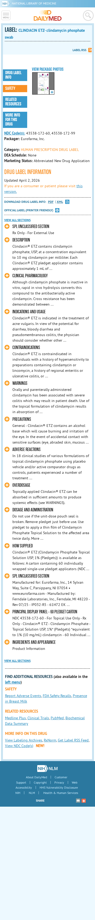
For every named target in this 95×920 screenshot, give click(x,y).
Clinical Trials (38, 718)
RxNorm (50, 740)
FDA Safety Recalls (57, 695)
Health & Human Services (60, 793)
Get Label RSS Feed (73, 740)
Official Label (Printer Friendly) (28, 210)
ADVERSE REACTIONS (26, 449)
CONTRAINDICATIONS (26, 347)
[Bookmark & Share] (84, 800)
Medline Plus (15, 718)
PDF (51, 201)
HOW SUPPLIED (22, 546)
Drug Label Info (13, 75)
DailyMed (47, 15)
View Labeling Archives (23, 740)
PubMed (57, 718)
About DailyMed (36, 777)
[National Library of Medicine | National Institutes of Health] (47, 768)
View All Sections (17, 220)
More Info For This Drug (12, 120)
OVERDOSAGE (21, 485)
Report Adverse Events (23, 695)
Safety (10, 88)
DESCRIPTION (21, 240)
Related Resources (13, 102)
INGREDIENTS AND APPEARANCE (34, 642)
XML (60, 201)
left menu (13, 682)
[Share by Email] (78, 800)
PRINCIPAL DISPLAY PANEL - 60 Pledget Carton (44, 612)
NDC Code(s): (14, 133)
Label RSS (79, 50)
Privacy (59, 782)
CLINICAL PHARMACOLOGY (30, 276)
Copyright (40, 782)
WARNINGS (19, 383)
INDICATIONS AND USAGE (29, 312)
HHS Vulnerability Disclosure (59, 787)
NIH (17, 793)
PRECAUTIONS (21, 419)
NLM (32, 793)
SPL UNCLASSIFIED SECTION (30, 226)
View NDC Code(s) (19, 745)
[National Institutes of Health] (7, 3)
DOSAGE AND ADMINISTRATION (32, 510)
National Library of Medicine (34, 3)
